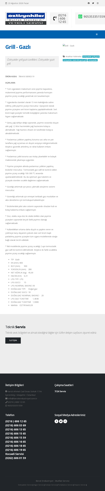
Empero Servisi (80, 485)
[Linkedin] (98, 3)
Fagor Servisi (39, 485)
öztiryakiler (92, 60)
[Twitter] (93, 3)
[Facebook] (89, 3)
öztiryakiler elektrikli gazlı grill (75, 60)
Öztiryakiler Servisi (25, 485)
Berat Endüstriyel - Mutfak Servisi (52, 480)
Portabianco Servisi (65, 485)
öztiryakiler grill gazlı (91, 57)
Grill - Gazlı (17, 46)
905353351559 (94, 16)
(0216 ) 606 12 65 (62, 18)
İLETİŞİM (13, 340)
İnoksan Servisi (50, 485)
